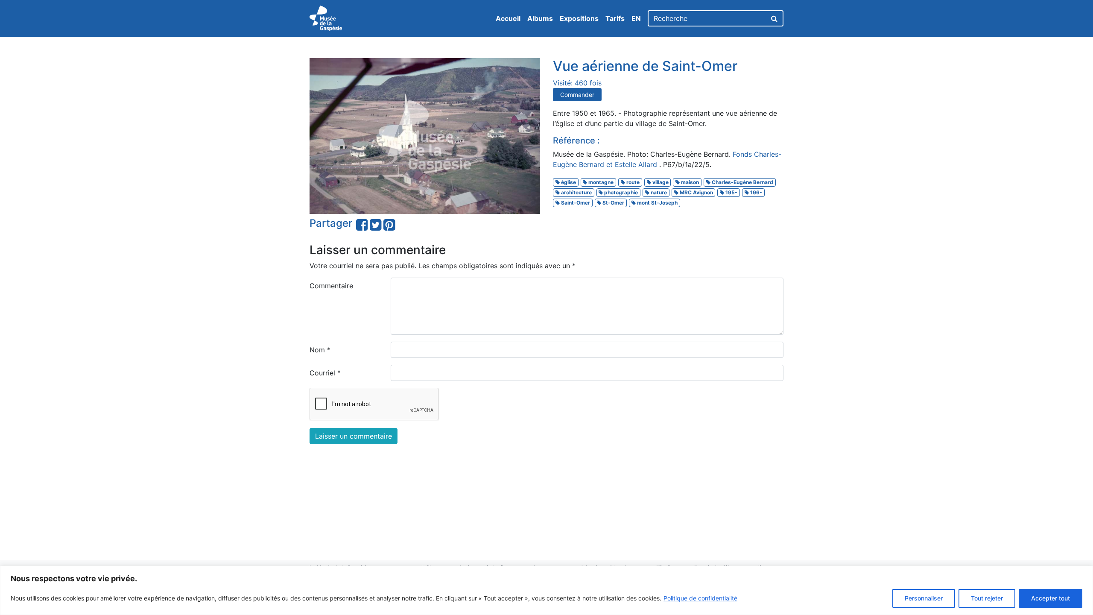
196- (755, 192)
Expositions (579, 18)
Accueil (508, 18)
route (632, 182)
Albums (540, 18)
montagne (600, 182)
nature (658, 192)
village (660, 182)
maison (689, 182)
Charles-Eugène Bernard (741, 182)
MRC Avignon (695, 192)
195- (730, 192)
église (568, 182)
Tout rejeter (987, 598)
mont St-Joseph (657, 202)
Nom (320, 350)
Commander (577, 94)
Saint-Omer (575, 202)
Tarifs (615, 18)
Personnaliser (924, 598)
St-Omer (612, 202)
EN (636, 18)
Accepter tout (1050, 598)
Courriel (325, 373)
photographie (620, 192)
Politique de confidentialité (700, 598)
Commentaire (331, 285)
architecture (576, 192)
